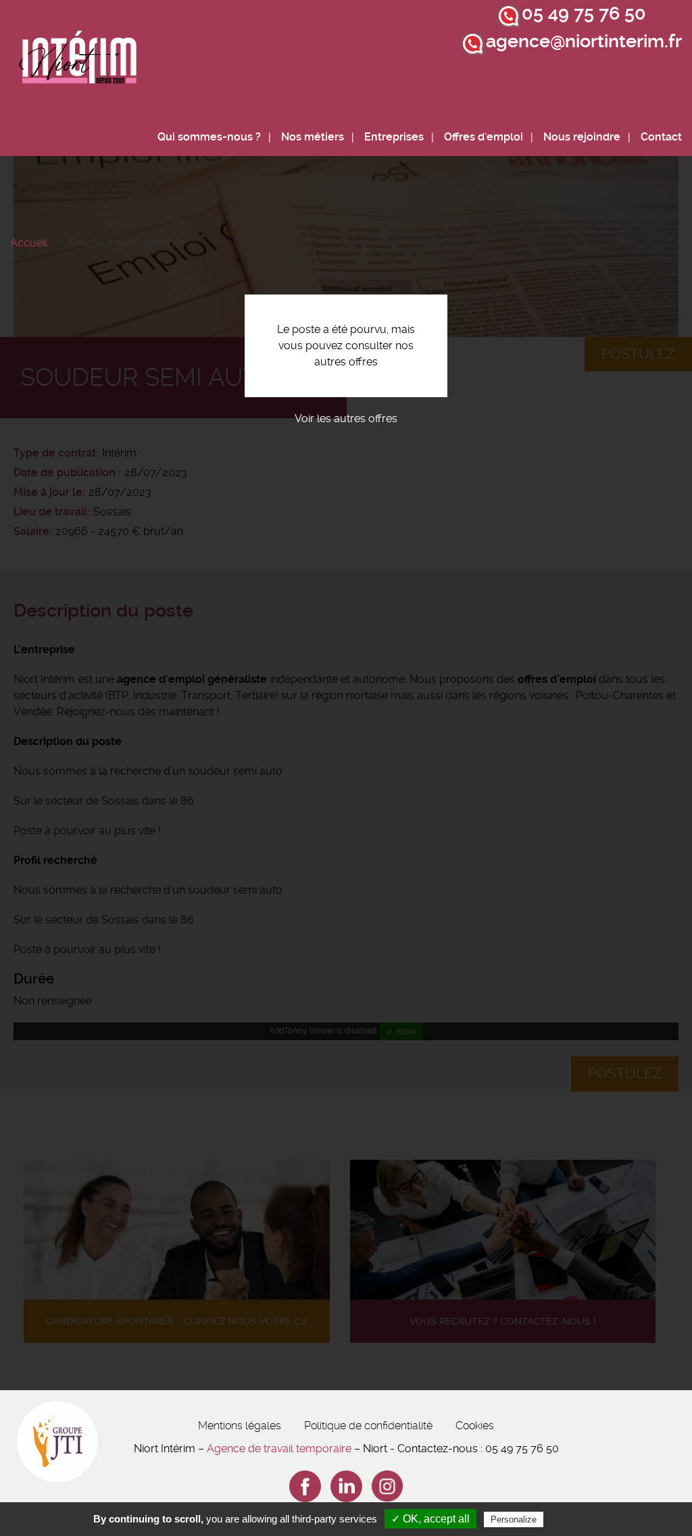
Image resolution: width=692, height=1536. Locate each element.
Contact (661, 136)
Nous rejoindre (581, 136)
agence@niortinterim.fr (584, 41)
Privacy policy (579, 1519)
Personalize (514, 1519)
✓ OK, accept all (430, 1519)
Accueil (28, 242)
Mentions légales (239, 1425)
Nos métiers (312, 136)
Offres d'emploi (483, 136)
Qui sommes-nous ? (209, 136)
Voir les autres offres (346, 418)
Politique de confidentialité (368, 1425)
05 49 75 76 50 (584, 13)
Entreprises (394, 136)
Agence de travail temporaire (279, 1448)
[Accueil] (78, 61)
